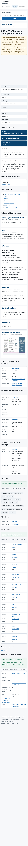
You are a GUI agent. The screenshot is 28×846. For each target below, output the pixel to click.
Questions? (7, 205)
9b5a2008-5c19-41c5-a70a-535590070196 (18, 674)
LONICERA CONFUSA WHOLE (17, 615)
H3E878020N (15, 587)
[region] (14, 376)
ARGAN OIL (14, 564)
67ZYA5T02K (15, 597)
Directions (6, 201)
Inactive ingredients (9, 203)
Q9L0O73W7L (15, 577)
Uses (5, 196)
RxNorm (8, 6)
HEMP (13, 604)
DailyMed (15, 6)
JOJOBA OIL (14, 626)
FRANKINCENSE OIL (17, 594)
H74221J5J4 (14, 639)
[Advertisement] (14, 70)
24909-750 (14, 449)
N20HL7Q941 (15, 547)
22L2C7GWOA (15, 619)
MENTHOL (14, 554)
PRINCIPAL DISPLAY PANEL (10, 207)
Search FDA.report (6, 12)
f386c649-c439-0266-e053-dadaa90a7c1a (18, 379)
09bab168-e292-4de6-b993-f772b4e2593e (19, 683)
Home (3, 24)
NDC (3, 6)
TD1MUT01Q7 (15, 607)
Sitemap (7, 723)
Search (14, 18)
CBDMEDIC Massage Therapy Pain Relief (17, 384)
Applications (22, 6)
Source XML (4, 650)
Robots (12, 723)
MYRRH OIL (15, 636)
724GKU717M (15, 629)
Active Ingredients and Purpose (12, 194)
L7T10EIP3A (15, 557)
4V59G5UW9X (15, 567)
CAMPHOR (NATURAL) (17, 544)
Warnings (6, 198)
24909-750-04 (15, 368)
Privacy (3, 723)
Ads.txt (16, 723)
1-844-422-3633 (6, 184)
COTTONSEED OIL (16, 584)
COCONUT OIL (15, 574)
